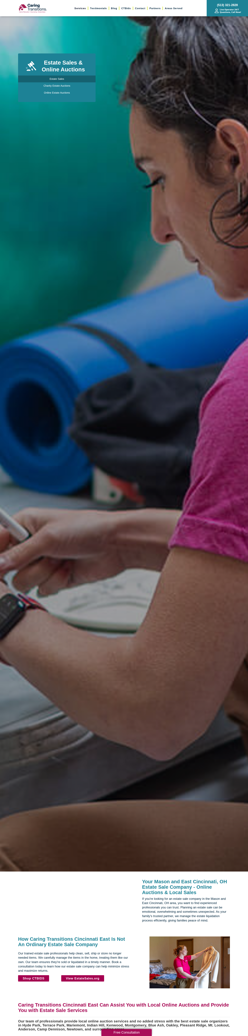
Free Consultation (127, 1032)
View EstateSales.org (82, 978)
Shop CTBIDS (33, 978)
